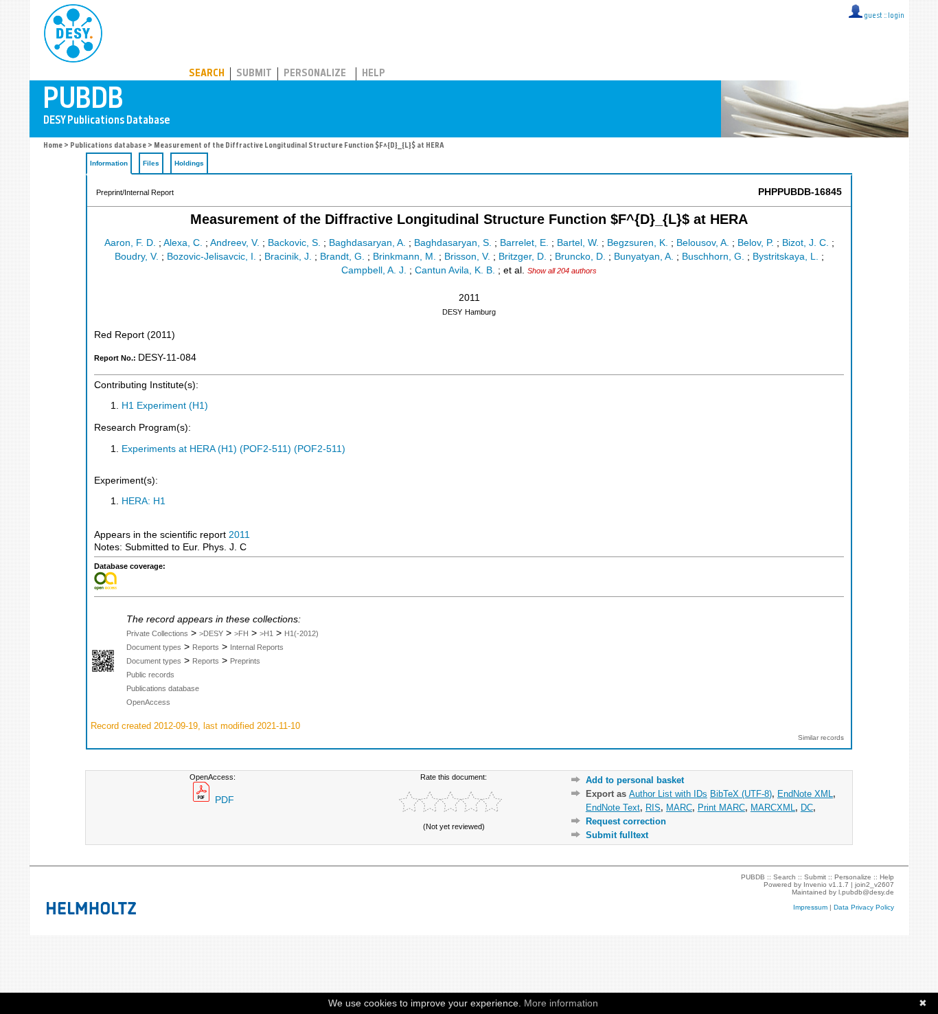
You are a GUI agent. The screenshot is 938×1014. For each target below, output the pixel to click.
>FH (241, 633)
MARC (679, 807)
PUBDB (133, 31)
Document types (153, 647)
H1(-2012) (301, 633)
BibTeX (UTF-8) (741, 794)
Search (207, 74)
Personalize (315, 74)
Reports (205, 647)
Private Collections (157, 633)
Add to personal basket (635, 780)
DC (807, 807)
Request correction (626, 821)
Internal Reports (257, 647)
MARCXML (773, 807)
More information (561, 1003)
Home (52, 146)
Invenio (815, 884)
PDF (223, 800)
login (896, 16)
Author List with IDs (668, 794)
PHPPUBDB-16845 (800, 192)
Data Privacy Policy (864, 907)
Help (373, 74)
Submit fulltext (617, 835)
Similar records (821, 737)
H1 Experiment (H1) (165, 406)
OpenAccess (148, 702)
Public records (150, 675)
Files (151, 163)
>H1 (266, 633)
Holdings (189, 163)
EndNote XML (805, 794)
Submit (254, 74)
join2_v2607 (874, 884)
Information (109, 163)
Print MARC (721, 807)
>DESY (211, 633)
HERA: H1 (143, 501)
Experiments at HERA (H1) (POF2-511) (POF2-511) (233, 449)
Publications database (108, 146)
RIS (653, 807)
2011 (239, 535)
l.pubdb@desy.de (866, 892)
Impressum (810, 907)
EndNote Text (613, 807)
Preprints (245, 661)
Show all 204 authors (562, 271)
